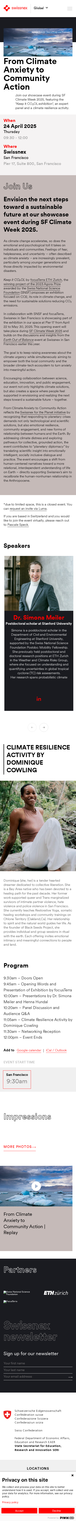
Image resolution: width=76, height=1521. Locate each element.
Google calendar (29, 1050)
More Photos (18, 1147)
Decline (56, 1510)
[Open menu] (69, 8)
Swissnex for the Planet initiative (43, 412)
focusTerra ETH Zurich (46, 280)
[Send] (70, 1377)
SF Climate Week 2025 (45, 331)
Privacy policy (10, 1502)
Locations (38, 1469)
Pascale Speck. (18, 525)
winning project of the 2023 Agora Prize (32, 284)
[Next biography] (43, 727)
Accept (19, 1510)
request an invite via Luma (28, 509)
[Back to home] (16, 8)
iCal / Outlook (56, 1050)
